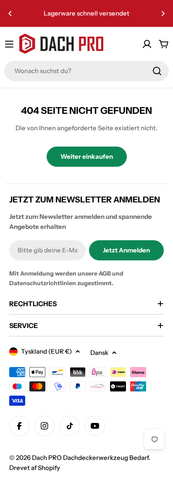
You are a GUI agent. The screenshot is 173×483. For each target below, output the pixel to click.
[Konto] (147, 44)
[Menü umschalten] (9, 44)
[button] (10, 13)
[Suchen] (157, 71)
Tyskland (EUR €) (46, 351)
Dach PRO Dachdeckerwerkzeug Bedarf (90, 458)
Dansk (99, 353)
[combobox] (86, 71)
